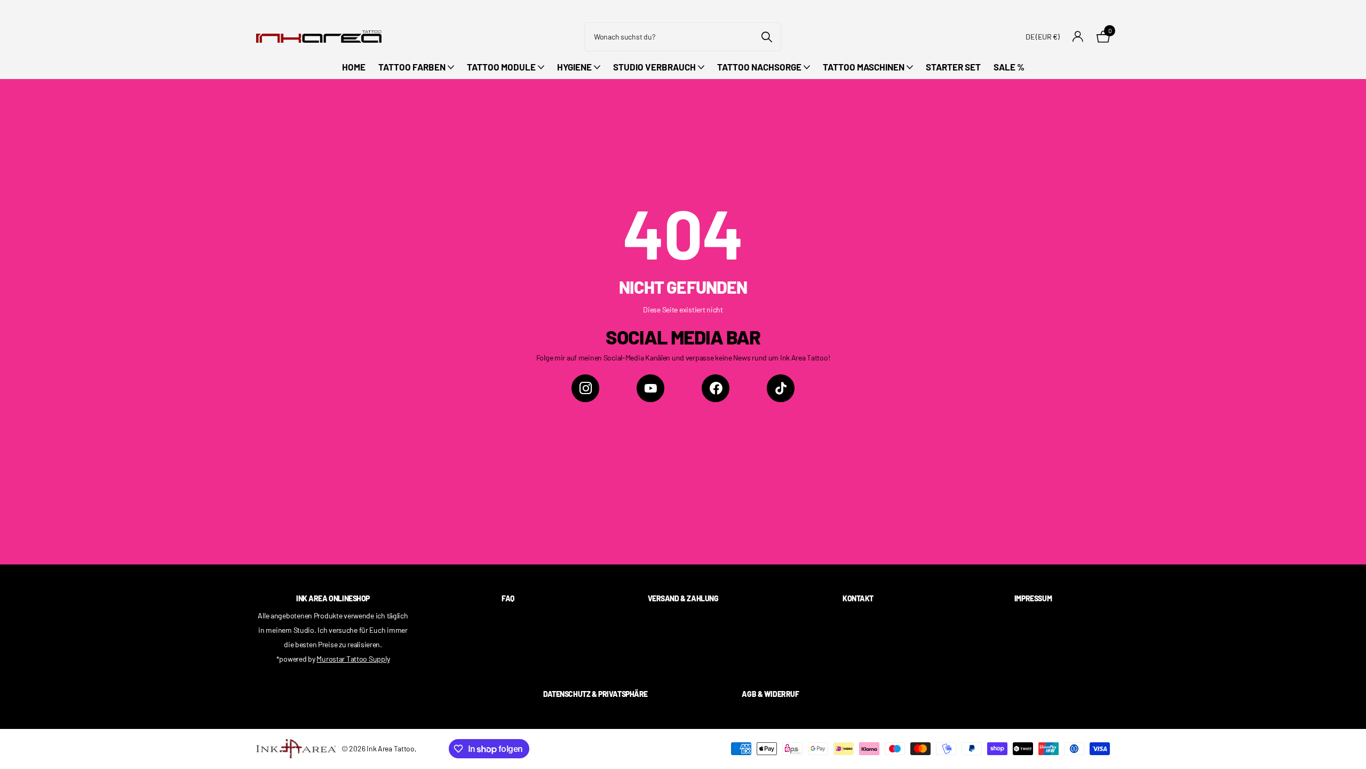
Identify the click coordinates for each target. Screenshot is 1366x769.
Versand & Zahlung (683, 598)
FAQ (508, 598)
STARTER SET (953, 66)
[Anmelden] (1078, 37)
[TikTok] (781, 388)
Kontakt (858, 598)
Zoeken (766, 36)
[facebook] (715, 388)
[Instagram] (585, 388)
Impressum (1033, 598)
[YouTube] (650, 388)
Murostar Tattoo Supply (353, 658)
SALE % (1009, 66)
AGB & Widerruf (770, 694)
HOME (354, 66)
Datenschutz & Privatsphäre (595, 694)
